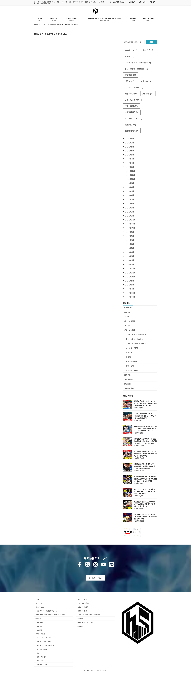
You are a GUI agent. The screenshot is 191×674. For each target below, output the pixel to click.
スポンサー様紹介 (82, 607)
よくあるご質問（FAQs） (117, 2)
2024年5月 (129, 248)
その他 (129, 56)
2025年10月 (130, 179)
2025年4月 (129, 203)
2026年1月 (129, 166)
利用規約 (80, 626)
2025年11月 (130, 174)
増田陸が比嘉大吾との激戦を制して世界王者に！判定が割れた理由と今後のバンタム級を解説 (145, 478)
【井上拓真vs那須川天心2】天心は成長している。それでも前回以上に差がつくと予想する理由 (145, 441)
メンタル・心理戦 (134, 87)
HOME (37, 599)
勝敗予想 (148, 93)
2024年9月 (129, 231)
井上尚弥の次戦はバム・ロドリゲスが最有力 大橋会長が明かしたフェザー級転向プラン (145, 453)
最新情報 (38, 618)
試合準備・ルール (133, 118)
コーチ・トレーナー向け (44, 638)
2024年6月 (129, 244)
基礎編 (128, 357)
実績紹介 (152, 2)
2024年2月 (129, 260)
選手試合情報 (131, 130)
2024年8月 (129, 235)
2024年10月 (130, 227)
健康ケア (39, 653)
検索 (151, 42)
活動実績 (80, 618)
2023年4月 (129, 284)
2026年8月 (129, 138)
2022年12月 (130, 292)
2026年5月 (129, 150)
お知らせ (148, 50)
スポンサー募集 (82, 611)
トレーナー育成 (82, 599)
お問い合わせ (143, 2)
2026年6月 (129, 146)
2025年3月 (129, 207)
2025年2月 (129, 211)
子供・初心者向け (133, 99)
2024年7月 (129, 239)
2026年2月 (129, 162)
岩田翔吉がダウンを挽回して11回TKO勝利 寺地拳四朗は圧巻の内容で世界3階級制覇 (144, 466)
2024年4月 (129, 252)
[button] (95, 578)
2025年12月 (130, 170)
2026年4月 (129, 154)
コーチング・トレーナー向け (138, 62)
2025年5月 (129, 199)
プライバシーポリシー (84, 603)
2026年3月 (129, 158)
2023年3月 (129, 288)
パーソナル (38, 603)
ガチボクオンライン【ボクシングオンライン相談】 (50, 615)
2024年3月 (129, 256)
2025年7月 (129, 191)
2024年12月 (130, 219)
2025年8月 (129, 187)
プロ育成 (130, 75)
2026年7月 (129, 142)
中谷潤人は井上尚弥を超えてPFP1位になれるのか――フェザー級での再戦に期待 (145, 416)
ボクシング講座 (129, 330)
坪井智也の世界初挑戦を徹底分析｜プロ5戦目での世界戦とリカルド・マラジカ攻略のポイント (145, 428)
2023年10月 (130, 276)
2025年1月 (129, 215)
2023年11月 (130, 272)
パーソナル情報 (129, 321)
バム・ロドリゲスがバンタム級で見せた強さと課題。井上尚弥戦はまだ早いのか (145, 516)
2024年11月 (130, 223)
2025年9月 (129, 183)
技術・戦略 (131, 106)
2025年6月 (129, 195)
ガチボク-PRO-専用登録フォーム (47, 611)
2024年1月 (129, 264)
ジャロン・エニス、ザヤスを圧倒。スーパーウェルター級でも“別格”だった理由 (144, 491)
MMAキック (131, 50)
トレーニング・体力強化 (136, 68)
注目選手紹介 (131, 112)
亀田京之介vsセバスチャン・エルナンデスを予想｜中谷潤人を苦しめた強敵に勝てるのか (145, 403)
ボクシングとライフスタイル (138, 81)
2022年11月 (130, 296)
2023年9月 (129, 280)
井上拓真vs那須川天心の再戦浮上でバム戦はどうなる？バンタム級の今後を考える (144, 504)
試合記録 (39, 630)
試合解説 (130, 124)
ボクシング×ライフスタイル (45, 645)
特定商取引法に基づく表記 (85, 622)
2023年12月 (130, 268)
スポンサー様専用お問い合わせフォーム (91, 615)
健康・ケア (131, 93)
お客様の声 (132, 2)
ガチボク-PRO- (40, 607)
